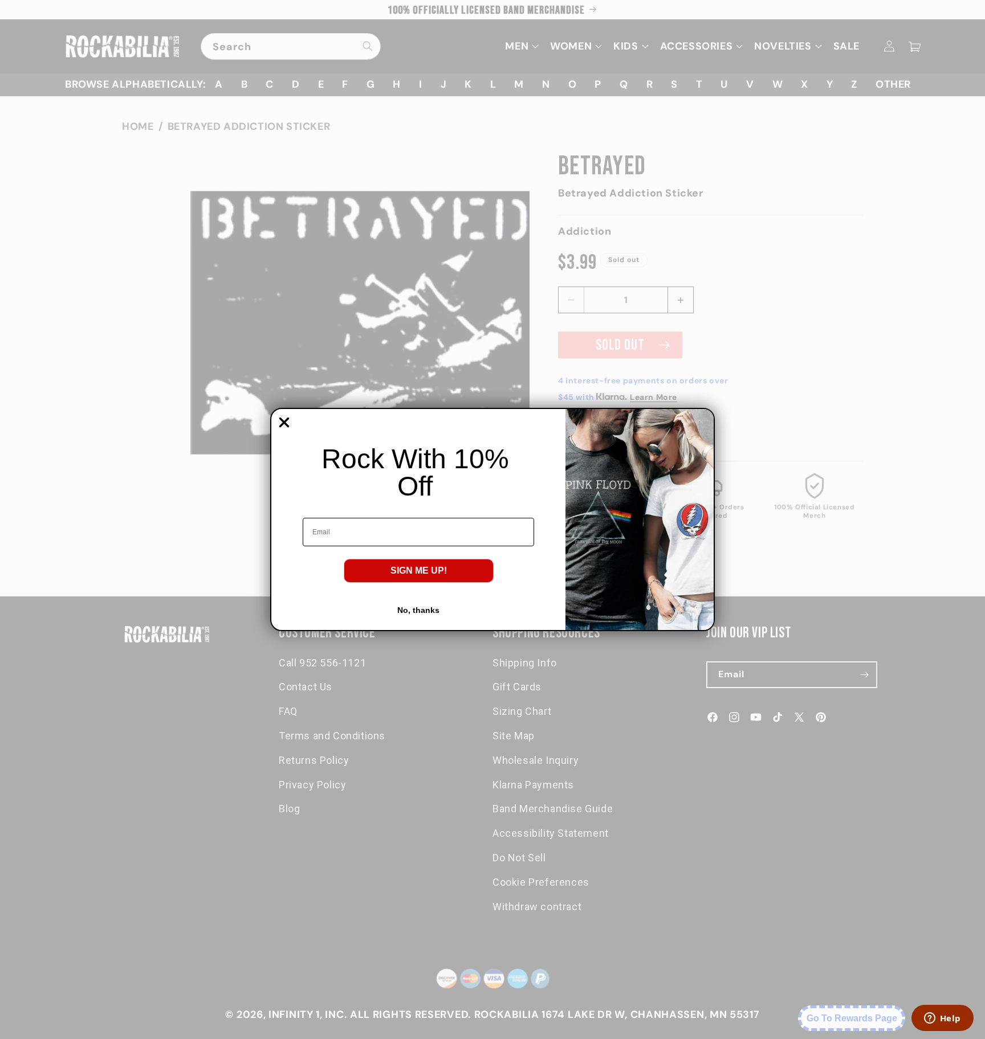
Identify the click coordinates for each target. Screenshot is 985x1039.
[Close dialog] (284, 422)
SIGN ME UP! (418, 570)
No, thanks (418, 610)
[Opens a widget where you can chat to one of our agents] (942, 1019)
